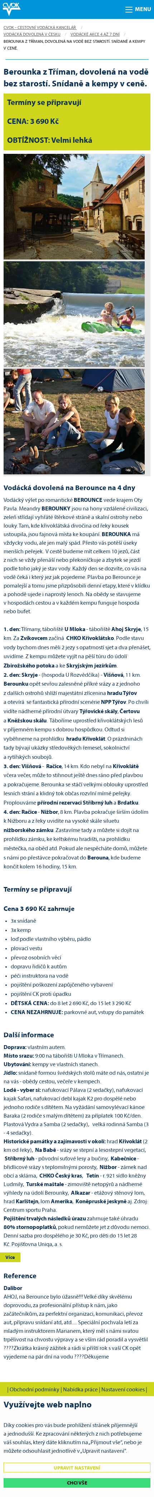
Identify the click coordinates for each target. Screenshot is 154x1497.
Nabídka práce (80, 1390)
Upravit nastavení (77, 1468)
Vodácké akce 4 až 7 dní (95, 34)
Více (10, 1257)
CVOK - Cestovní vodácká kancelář (40, 28)
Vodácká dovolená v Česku (32, 34)
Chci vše (77, 1483)
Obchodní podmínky (34, 1390)
